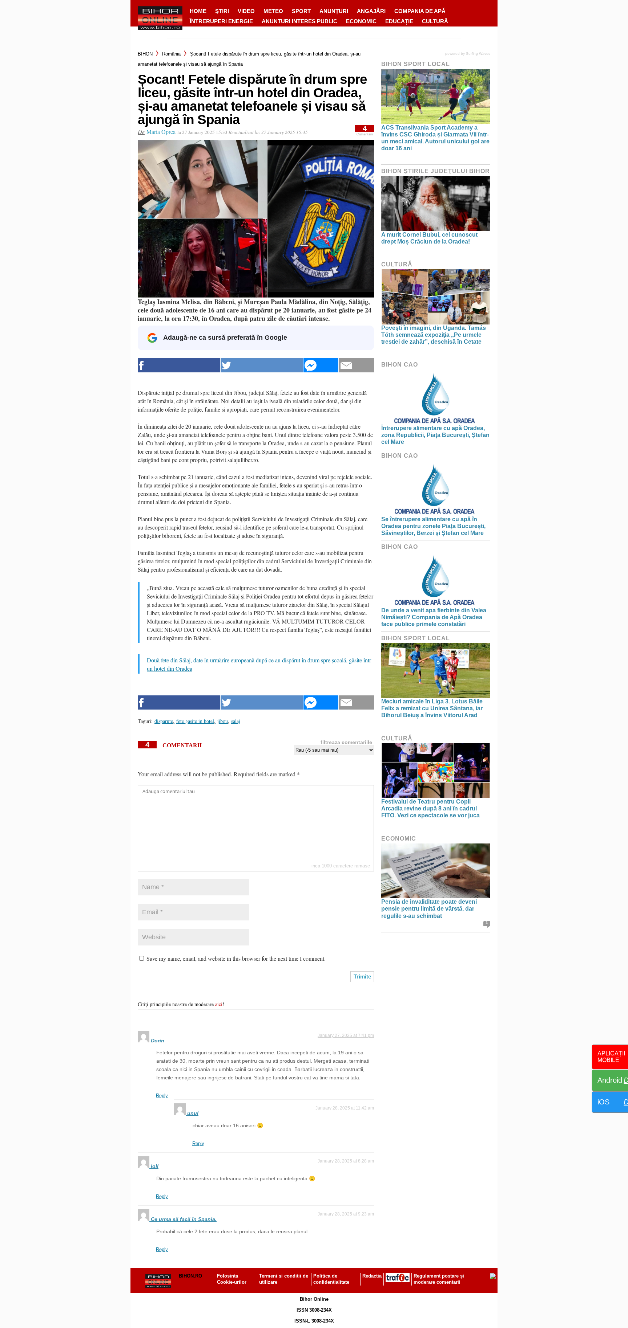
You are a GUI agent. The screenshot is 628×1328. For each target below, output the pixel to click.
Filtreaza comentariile (346, 742)
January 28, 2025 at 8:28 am (346, 1161)
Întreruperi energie (221, 21)
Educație (399, 21)
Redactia (372, 1276)
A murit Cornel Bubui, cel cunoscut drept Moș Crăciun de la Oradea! (429, 238)
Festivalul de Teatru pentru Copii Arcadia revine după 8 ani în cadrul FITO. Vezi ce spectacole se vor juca (430, 808)
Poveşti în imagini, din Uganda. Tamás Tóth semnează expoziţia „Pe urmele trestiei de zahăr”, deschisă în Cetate (433, 335)
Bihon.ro (190, 1276)
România (171, 54)
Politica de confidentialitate (331, 1279)
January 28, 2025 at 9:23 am (346, 1214)
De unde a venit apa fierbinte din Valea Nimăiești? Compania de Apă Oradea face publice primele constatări (433, 617)
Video (246, 11)
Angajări (371, 11)
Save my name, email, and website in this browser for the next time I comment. (236, 958)
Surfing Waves (478, 54)
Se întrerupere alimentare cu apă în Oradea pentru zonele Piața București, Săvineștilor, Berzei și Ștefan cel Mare (433, 526)
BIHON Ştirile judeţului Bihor (435, 171)
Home (198, 11)
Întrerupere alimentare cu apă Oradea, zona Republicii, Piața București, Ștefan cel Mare (435, 435)
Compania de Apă (420, 11)
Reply (162, 1095)
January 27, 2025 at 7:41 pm (346, 1035)
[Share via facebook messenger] (320, 365)
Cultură (435, 21)
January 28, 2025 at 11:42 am (344, 1108)
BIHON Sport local (415, 64)
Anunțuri (333, 11)
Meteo (273, 11)
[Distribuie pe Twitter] (262, 365)
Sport (301, 11)
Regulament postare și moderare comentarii (439, 1279)
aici (218, 1004)
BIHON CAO (399, 364)
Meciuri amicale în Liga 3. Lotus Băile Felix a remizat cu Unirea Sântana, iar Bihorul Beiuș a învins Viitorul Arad (432, 708)
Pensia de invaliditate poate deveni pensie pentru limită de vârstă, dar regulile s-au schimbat (429, 909)
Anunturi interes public (299, 21)
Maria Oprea (161, 131)
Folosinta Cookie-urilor (231, 1279)
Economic (361, 21)
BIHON (145, 54)
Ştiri (222, 11)
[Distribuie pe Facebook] (179, 365)
